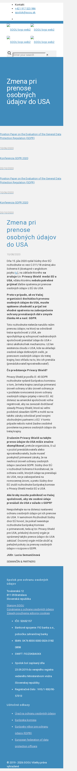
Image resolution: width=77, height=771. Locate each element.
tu (16, 272)
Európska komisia (25, 720)
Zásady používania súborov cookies (28, 613)
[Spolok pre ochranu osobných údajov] (30, 35)
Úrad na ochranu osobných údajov (35, 713)
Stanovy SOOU (15, 605)
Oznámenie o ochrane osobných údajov (30, 609)
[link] (47, 54)
